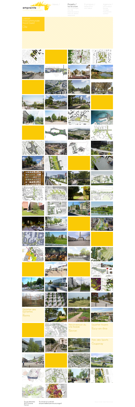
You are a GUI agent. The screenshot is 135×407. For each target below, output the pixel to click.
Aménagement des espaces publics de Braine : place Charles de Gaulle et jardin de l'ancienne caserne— (56, 102)
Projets (71, 4)
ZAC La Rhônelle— (30, 254)
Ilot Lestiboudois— (102, 57)
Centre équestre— (76, 300)
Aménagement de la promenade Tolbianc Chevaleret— (79, 178)
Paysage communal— (77, 193)
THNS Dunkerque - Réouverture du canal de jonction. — (33, 72)
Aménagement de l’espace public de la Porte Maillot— (56, 87)
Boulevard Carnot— (54, 345)
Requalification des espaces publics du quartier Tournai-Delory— (102, 87)
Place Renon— (29, 239)
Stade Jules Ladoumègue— (102, 178)
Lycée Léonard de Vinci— (78, 345)
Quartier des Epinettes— (31, 315)
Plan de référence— (54, 391)
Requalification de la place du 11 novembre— (56, 133)
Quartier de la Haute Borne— (79, 284)
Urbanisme (71, 15)
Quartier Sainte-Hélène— (56, 193)
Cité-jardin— (78, 206)
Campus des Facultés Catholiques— (33, 57)
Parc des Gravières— (54, 163)
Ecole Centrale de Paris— (56, 224)
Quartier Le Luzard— (78, 57)
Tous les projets (73, 7)
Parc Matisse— (29, 345)
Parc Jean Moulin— (77, 315)
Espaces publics (73, 12)
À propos (89, 4)
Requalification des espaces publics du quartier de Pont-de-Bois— (79, 117)
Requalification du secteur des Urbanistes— (33, 163)
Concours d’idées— (99, 284)
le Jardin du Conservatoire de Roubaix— (33, 208)
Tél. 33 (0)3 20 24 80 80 (46, 402)
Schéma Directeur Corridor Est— (32, 391)
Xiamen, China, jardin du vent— (31, 300)
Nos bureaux (107, 7)
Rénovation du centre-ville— (78, 254)
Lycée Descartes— (54, 208)
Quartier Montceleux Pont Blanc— (101, 133)
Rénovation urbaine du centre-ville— (32, 193)
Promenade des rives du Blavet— (56, 315)
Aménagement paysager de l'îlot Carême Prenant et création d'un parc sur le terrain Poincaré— (33, 178)
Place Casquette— (54, 254)
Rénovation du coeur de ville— (56, 269)
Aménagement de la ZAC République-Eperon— (56, 72)
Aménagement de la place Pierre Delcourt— (33, 360)
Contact (105, 14)
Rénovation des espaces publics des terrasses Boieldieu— (101, 148)
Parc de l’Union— (98, 72)
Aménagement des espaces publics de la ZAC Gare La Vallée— (56, 178)
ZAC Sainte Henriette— (79, 376)
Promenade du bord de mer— (101, 269)
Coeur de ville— (54, 330)
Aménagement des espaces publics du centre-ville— (102, 300)
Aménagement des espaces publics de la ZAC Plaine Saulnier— (33, 102)
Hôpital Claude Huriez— (52, 300)
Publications (107, 12)
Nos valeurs (88, 8)
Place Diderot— (29, 224)
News (55, 4)
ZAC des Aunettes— (99, 193)
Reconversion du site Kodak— (79, 330)
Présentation (88, 7)
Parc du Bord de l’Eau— (102, 376)
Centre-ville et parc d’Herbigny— (55, 284)
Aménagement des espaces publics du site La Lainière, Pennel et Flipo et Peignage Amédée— (56, 117)
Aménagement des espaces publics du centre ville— (56, 148)
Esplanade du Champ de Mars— (101, 254)
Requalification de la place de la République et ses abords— (79, 87)
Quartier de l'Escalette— (78, 360)
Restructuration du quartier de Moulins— (33, 376)
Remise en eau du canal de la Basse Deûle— (101, 224)
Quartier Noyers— (99, 330)
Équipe (105, 8)
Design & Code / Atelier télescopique (104, 402)
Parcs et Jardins (73, 14)
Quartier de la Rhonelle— (55, 239)
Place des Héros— (77, 239)
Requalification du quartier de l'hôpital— (79, 72)
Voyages (106, 10)
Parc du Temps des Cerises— (101, 360)
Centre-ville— (32, 146)
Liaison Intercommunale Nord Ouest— (33, 24)
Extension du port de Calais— (100, 117)
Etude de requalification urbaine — (56, 376)
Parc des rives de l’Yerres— (99, 208)
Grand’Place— (102, 313)
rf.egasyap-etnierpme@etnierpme (50, 403)
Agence (107, 4)
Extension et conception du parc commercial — (79, 133)
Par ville (70, 10)
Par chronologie (73, 8)
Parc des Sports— (99, 345)
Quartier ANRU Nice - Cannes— (102, 163)
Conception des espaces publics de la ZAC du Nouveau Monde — (78, 148)
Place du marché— (30, 284)
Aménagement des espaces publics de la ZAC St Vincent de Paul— (33, 117)
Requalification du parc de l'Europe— (79, 102)
